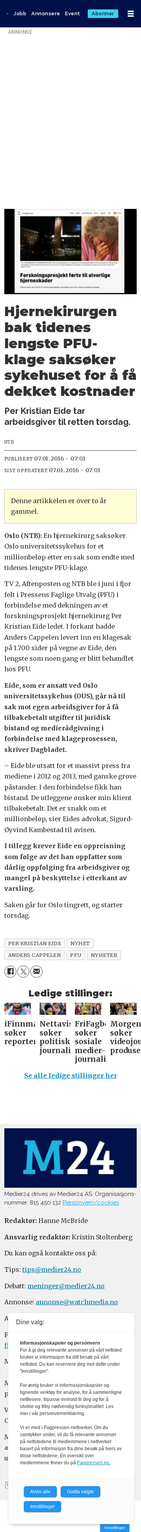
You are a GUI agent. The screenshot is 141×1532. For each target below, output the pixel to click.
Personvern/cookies (91, 1202)
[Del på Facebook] (10, 972)
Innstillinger (115, 1527)
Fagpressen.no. (93, 1462)
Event (72, 13)
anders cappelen (34, 955)
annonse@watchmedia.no (77, 1302)
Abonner (103, 13)
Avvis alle (40, 1491)
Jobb (20, 13)
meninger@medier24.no (66, 1286)
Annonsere (45, 13)
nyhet (80, 943)
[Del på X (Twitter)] (23, 972)
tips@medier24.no (51, 1269)
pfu (75, 955)
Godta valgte (80, 1491)
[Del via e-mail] (36, 972)
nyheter (104, 955)
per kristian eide (34, 943)
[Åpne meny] (130, 13)
